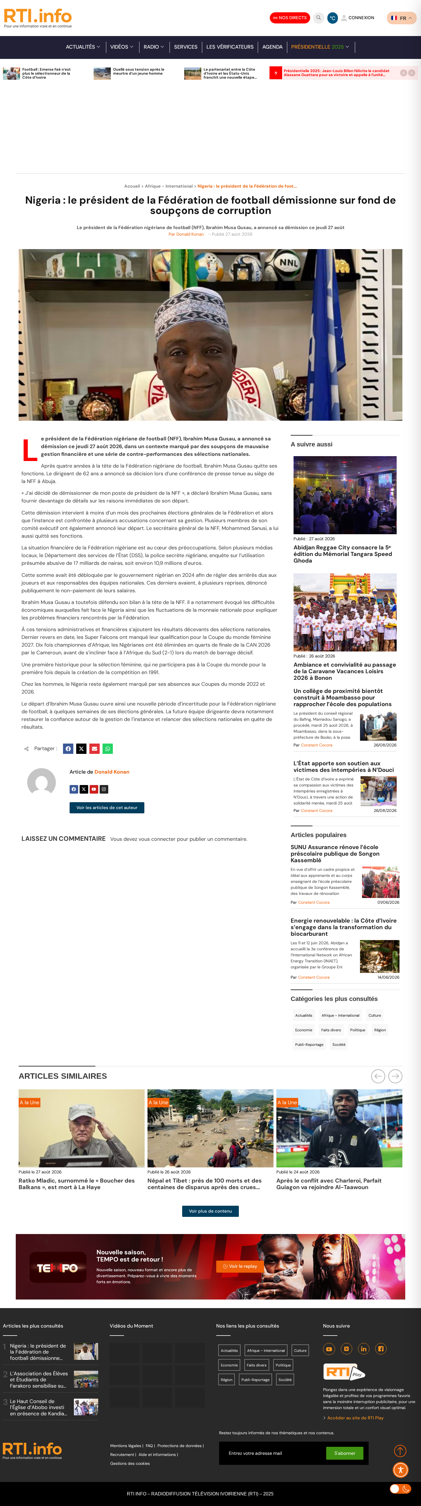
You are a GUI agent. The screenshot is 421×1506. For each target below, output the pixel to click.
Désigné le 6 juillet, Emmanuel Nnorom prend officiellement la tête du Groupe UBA (338, 1184)
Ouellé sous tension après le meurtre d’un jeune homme (138, 71)
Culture (375, 1015)
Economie (303, 1030)
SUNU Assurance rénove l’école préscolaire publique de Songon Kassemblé (335, 854)
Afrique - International (169, 186)
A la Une (29, 1102)
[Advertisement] (210, 130)
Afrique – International (340, 1015)
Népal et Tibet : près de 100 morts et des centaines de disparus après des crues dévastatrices (76, 1187)
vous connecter (157, 839)
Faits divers (331, 1030)
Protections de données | (181, 1445)
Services (186, 46)
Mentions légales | (126, 1445)
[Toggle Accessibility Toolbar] (400, 1470)
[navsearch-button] (318, 18)
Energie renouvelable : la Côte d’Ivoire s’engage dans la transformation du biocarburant (344, 927)
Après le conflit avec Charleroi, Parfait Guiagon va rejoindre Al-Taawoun (200, 1184)
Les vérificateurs (230, 46)
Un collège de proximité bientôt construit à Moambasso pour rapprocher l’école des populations (343, 698)
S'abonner (345, 1453)
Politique (357, 1030)
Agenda (272, 46)
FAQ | (150, 1445)
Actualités (80, 46)
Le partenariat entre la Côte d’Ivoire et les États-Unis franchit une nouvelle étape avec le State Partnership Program (229, 77)
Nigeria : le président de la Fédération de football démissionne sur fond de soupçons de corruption (38, 1358)
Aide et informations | (158, 1454)
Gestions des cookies (130, 1463)
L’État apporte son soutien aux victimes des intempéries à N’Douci (344, 766)
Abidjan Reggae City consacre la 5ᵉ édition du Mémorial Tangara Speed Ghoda (343, 554)
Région (380, 1030)
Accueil (132, 186)
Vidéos (119, 46)
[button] (403, 72)
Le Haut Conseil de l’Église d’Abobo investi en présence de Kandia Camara (37, 1410)
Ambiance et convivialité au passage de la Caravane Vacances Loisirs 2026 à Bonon (345, 671)
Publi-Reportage (309, 1044)
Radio (151, 46)
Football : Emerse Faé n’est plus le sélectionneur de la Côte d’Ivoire (46, 73)
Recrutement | (123, 1454)
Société (339, 1044)
